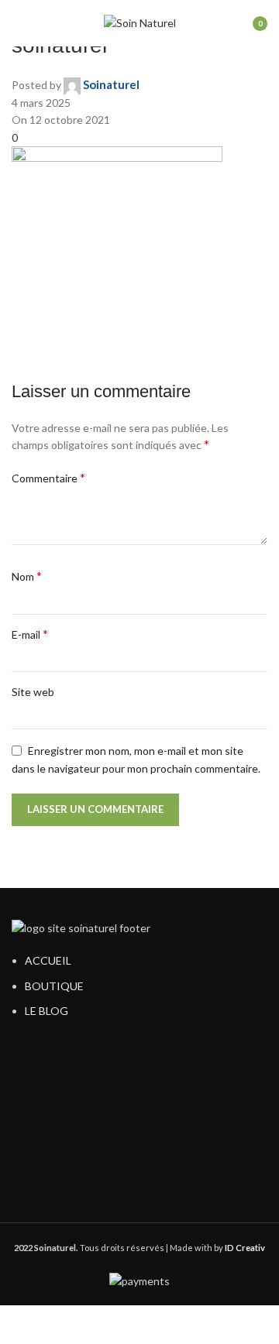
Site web (33, 691)
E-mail (30, 633)
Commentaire (48, 477)
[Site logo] (140, 22)
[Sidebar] (19, 1324)
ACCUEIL (48, 960)
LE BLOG (46, 1010)
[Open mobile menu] (18, 23)
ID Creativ (245, 1248)
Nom (27, 575)
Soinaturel (111, 84)
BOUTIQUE (54, 986)
